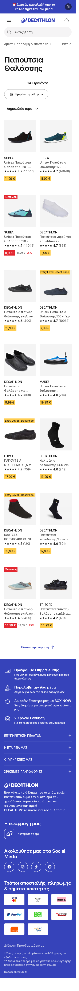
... (54, 44)
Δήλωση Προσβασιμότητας (24, 945)
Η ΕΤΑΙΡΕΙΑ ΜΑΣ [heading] (15, 747)
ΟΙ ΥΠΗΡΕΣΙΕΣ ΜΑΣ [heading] (18, 759)
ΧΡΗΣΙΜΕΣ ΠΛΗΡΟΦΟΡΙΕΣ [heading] (23, 771)
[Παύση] (68, 6)
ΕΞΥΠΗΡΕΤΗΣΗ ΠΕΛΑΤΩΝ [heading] (22, 735)
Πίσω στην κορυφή (35, 647)
